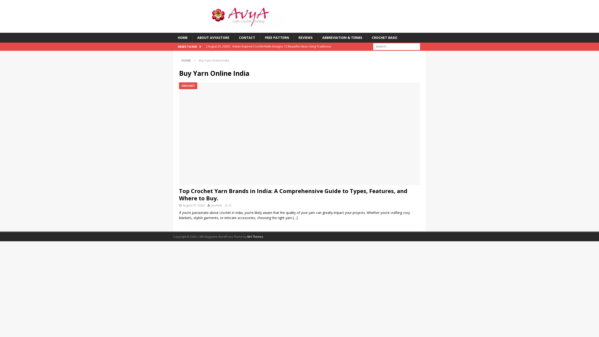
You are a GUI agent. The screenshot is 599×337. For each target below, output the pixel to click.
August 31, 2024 (194, 205)
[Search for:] (396, 46)
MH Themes (255, 237)
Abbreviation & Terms (342, 37)
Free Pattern (277, 37)
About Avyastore (213, 37)
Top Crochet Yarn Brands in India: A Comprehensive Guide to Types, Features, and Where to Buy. (293, 194)
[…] (295, 218)
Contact (247, 37)
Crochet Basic (385, 37)
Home (183, 37)
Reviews (306, 37)
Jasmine (216, 205)
